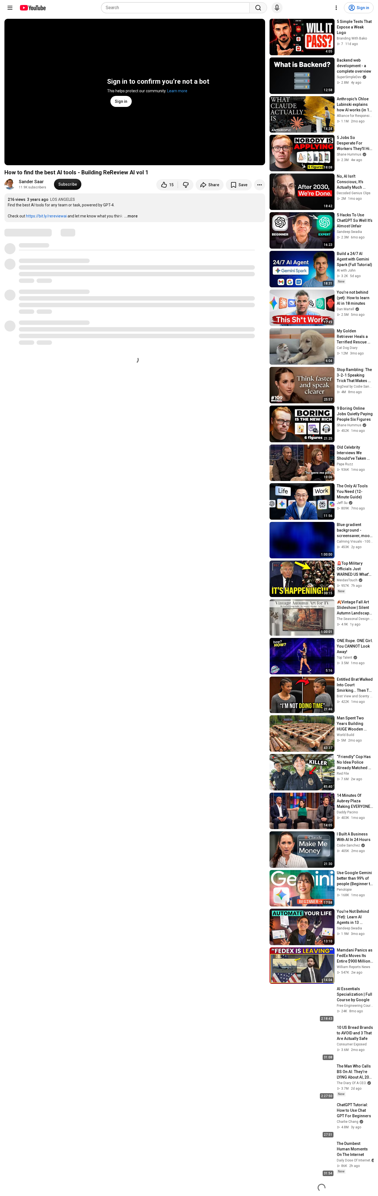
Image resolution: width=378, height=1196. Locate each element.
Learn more (177, 91)
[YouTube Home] (32, 7)
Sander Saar (31, 181)
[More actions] (259, 184)
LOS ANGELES (62, 199)
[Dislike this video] (185, 184)
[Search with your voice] (277, 7)
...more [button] (131, 216)
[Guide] (10, 7)
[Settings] (336, 7)
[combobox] (177, 7)
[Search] (258, 7)
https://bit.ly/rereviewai (46, 216)
